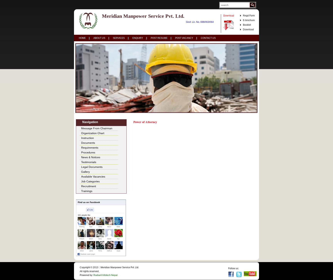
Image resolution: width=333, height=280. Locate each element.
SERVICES (119, 38)
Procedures (88, 152)
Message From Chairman (96, 128)
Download (248, 29)
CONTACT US (208, 38)
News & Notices (90, 157)
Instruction (87, 138)
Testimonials (88, 162)
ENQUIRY (137, 38)
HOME (82, 38)
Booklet (247, 25)
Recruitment (88, 186)
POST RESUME (159, 38)
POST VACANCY (184, 38)
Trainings (86, 191)
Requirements (89, 147)
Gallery (85, 171)
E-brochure (249, 20)
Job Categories (90, 181)
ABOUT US (99, 38)
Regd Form (249, 15)
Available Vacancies (93, 176)
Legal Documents (92, 166)
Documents (88, 142)
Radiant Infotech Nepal (105, 275)
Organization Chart (92, 133)
